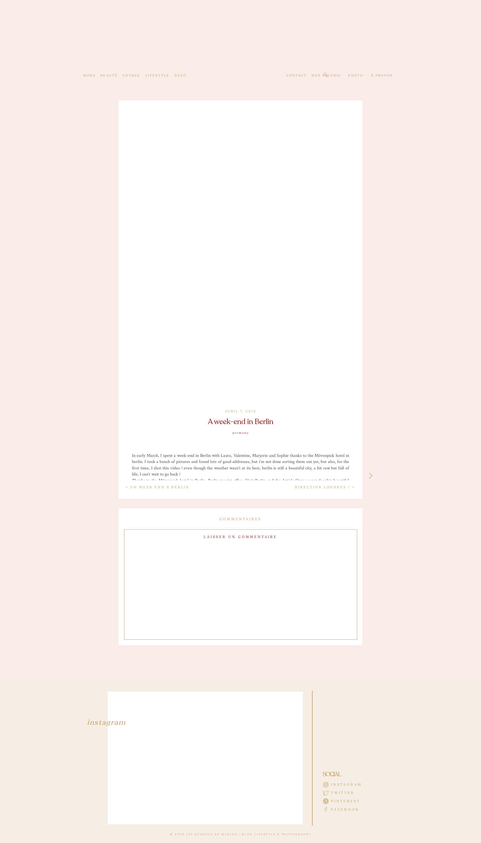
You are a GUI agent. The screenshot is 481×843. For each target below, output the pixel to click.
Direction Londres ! (323, 487)
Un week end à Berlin (160, 487)
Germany (240, 433)
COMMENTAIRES (241, 519)
